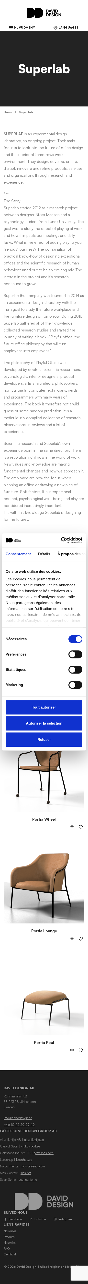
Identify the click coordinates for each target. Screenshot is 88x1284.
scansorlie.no (28, 1179)
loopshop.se (24, 1160)
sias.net (26, 1173)
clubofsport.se (30, 1146)
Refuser (44, 739)
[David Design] (44, 15)
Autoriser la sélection (44, 723)
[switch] (75, 654)
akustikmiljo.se (34, 1140)
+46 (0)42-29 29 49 (19, 1125)
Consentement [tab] (18, 554)
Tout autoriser (44, 707)
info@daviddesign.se (18, 1118)
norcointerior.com (33, 1166)
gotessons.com (44, 1153)
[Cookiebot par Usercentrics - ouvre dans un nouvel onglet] (62, 540)
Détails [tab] (44, 554)
